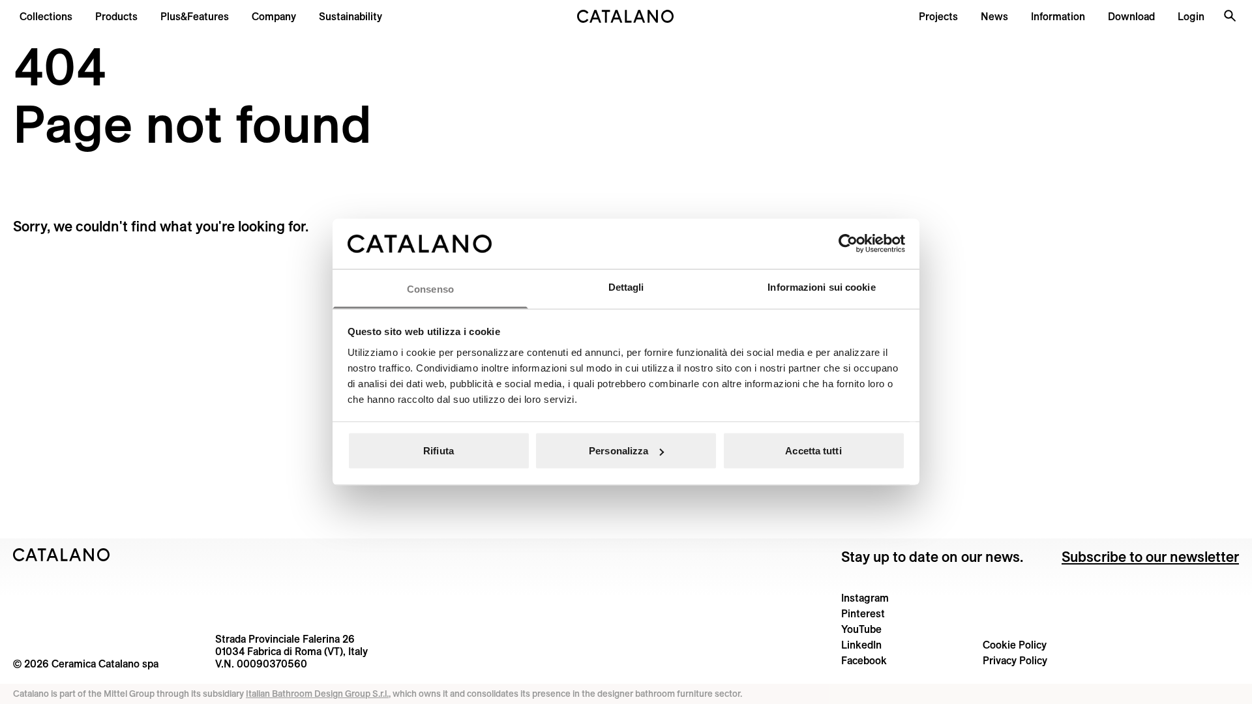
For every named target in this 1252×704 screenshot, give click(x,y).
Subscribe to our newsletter (1150, 557)
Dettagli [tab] (626, 286)
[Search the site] (1230, 16)
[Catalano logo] (625, 16)
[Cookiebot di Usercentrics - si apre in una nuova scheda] (848, 244)
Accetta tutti (813, 450)
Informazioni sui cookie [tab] (821, 286)
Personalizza (618, 450)
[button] (46, 16)
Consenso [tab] (430, 288)
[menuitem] (194, 16)
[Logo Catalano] (61, 554)
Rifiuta (438, 450)
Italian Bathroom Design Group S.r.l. (317, 693)
